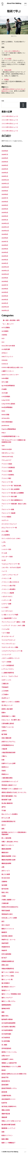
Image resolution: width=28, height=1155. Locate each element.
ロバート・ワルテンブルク (10, 676)
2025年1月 (5, 220)
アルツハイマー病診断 (8, 513)
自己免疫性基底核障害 (8, 1023)
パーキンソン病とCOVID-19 (10, 582)
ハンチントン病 (6, 600)
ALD (3, 338)
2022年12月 (5, 307)
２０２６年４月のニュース (10, 131)
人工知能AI (5, 694)
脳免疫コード (6, 990)
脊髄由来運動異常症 (8, 968)
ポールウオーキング (8, 636)
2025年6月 (5, 201)
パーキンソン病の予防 (8, 585)
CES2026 (4, 360)
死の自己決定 (6, 878)
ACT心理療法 (6, 327)
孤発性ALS (5, 767)
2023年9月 (5, 278)
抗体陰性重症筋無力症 (8, 821)
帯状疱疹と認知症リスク (9, 785)
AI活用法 (4, 335)
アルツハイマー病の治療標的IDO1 (12, 500)
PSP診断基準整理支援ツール (10, 436)
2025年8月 (5, 194)
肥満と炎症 (5, 965)
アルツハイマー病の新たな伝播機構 (13, 493)
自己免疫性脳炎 (6, 1034)
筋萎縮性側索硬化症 (8, 961)
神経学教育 (5, 943)
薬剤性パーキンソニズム (9, 1052)
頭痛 (3, 1132)
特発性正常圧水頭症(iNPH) (10, 907)
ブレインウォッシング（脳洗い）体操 (13, 622)
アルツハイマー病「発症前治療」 (12, 485)
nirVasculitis (6, 418)
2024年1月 (5, 263)
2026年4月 (5, 165)
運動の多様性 (6, 1110)
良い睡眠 (4, 1045)
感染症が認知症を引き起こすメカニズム (14, 792)
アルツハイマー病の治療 (9, 496)
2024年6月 (5, 245)
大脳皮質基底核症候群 (8, 752)
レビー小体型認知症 (8, 665)
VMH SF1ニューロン (8, 453)
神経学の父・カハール (8, 939)
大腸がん (4, 756)
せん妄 (4, 560)
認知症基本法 (6, 1081)
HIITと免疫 (5, 382)
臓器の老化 (5, 1016)
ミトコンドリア (6, 654)
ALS (3, 342)
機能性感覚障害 (6, 849)
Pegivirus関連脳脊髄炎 (9, 429)
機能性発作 (5, 852)
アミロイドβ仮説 (7, 464)
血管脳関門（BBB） (8, 1059)
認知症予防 (5, 1077)
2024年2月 (5, 259)
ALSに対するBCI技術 (8, 345)
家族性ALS (5, 774)
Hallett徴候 (5, 378)
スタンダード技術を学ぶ (12, 51)
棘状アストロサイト (8, 845)
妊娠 (3, 760)
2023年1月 (5, 303)
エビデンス (5, 520)
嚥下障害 (4, 734)
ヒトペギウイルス (7, 611)
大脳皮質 (4, 749)
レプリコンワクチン (8, 669)
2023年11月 (5, 270)
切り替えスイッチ (7, 705)
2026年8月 (5, 151)
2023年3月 (5, 299)
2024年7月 (5, 241)
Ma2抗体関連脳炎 (7, 407)
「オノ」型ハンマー (8, 324)
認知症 (4, 1070)
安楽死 (4, 770)
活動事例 (4, 881)
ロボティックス (6, 680)
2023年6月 (5, 289)
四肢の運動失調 (6, 738)
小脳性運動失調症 (7, 778)
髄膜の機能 (5, 1139)
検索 (3, 100)
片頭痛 (4, 896)
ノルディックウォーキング (10, 575)
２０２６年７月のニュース (10, 120)
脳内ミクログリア (7, 997)
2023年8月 (5, 281)
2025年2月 (5, 216)
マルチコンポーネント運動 (10, 647)
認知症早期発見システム (9, 1088)
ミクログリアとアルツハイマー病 (12, 651)
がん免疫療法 (6, 535)
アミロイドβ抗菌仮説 (8, 467)
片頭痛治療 (5, 903)
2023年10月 (5, 274)
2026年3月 (5, 169)
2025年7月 (5, 198)
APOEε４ (4, 353)
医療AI (4, 712)
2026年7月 (5, 154)
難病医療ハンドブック (8, 1128)
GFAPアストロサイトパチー (10, 374)
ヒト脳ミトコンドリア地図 (10, 614)
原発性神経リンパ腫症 (8, 716)
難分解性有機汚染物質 (8, 1124)
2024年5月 (5, 249)
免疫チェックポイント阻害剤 (11, 701)
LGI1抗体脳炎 (6, 396)
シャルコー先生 (6, 549)
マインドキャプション (8, 643)
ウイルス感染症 (6, 516)
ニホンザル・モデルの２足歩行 (11, 567)
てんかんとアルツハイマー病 (11, 564)
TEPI (3, 445)
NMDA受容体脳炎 (7, 422)
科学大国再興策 (6, 954)
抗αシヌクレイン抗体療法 (10, 814)
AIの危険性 (5, 331)
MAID (3, 411)
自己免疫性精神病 (7, 1030)
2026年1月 (5, 176)
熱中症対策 (5, 889)
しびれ (4, 542)
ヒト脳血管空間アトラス (9, 618)
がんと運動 (5, 531)
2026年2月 (5, 172)
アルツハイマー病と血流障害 (11, 489)
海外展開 (4, 885)
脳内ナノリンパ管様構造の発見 (11, 994)
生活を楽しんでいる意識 (9, 918)
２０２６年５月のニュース (10, 127)
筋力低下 (4, 957)
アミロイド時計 (6, 478)
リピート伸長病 (6, 662)
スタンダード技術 (7, 556)
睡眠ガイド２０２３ (8, 928)
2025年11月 (5, 183)
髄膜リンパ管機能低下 (8, 1143)
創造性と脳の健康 (7, 709)
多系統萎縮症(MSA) (8, 745)
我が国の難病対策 (7, 803)
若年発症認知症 (6, 1048)
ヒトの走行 (5, 607)
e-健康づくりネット (8, 371)
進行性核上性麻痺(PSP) (9, 1106)
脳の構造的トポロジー (8, 987)
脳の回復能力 (6, 983)
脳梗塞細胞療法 (6, 1005)
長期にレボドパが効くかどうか (11, 1121)
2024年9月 (5, 234)
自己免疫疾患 (6, 1037)
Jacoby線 (5, 393)
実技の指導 (7, 70)
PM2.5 (4, 433)
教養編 (6, 79)
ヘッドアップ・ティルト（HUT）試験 (13, 625)
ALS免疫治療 (6, 349)
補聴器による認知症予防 (9, 1063)
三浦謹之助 (5, 683)
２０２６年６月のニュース (10, 123)
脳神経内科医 (6, 1008)
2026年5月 (5, 162)
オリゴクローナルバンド (9, 524)
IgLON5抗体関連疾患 (8, 385)
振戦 (3, 828)
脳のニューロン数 (7, 979)
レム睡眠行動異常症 (8, 672)
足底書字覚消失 (6, 1095)
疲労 (3, 921)
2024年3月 (5, 256)
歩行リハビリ (6, 870)
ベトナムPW (5, 629)
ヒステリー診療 (6, 604)
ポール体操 (7, 58)
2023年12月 (5, 267)
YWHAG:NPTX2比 (7, 456)
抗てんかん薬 (6, 818)
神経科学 (4, 950)
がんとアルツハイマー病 (9, 527)
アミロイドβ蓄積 (7, 471)
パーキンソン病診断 (8, 593)
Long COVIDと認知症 (8, 404)
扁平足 (4, 807)
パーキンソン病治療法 (8, 589)
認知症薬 (4, 1092)
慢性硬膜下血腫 (6, 799)
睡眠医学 (4, 932)
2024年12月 (5, 223)
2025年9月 (5, 191)
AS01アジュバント (7, 356)
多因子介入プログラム (8, 741)
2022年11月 (5, 310)
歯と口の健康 (6, 874)
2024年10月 (5, 230)
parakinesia (5, 425)
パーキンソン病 (6, 578)
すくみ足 (4, 553)
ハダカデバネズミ (7, 596)
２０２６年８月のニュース (10, 116)
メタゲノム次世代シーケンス (11, 658)
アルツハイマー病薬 (8, 509)
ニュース (4, 571)
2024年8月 (5, 238)
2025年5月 (5, 205)
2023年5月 (5, 292)
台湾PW (4, 731)
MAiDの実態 (5, 414)
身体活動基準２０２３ (8, 1099)
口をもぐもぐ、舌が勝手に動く (11, 720)
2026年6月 (5, 158)
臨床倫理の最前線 (7, 1019)
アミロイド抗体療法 (8, 475)
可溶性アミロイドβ (7, 727)
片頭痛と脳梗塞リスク (8, 899)
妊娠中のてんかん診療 (8, 763)
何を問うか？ (6, 698)
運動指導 (4, 1117)
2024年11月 (5, 227)
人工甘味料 (5, 691)
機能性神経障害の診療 (8, 860)
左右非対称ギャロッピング (10, 781)
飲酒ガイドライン (7, 1135)
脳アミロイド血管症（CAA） (11, 972)
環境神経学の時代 (7, 914)
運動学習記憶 (6, 1113)
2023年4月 (5, 296)
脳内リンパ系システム (8, 1001)
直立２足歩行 (6, 925)
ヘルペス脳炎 (6, 633)
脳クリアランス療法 (8, 976)
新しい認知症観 (6, 838)
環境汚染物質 (6, 910)
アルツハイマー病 (7, 482)
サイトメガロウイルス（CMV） (11, 538)
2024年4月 (5, 252)
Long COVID (6, 400)
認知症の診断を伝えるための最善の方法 (14, 1074)
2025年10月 (5, 187)
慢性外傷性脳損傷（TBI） (10, 796)
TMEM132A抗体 (7, 449)
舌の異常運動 (6, 1041)
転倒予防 (4, 1103)
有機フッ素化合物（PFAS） (10, 841)
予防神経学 (5, 687)
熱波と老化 (5, 892)
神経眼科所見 (6, 947)
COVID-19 (5, 364)
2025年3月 (5, 212)
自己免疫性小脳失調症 (8, 1026)
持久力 (4, 825)
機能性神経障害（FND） (9, 856)
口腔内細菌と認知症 (8, 723)
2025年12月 (5, 180)
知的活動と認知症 (7, 936)
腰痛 (3, 1012)
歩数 (3, 867)
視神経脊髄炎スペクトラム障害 (11, 1066)
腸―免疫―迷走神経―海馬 (11, 320)
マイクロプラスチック (8, 640)
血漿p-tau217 (6, 1055)
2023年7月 (5, 285)
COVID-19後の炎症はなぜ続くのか (12, 367)
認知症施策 (5, 1084)
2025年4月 (5, 209)
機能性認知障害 (6, 863)
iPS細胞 (4, 389)
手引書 (4, 810)
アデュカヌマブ (6, 460)
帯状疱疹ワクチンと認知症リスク (12, 789)
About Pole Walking (14, 3)
